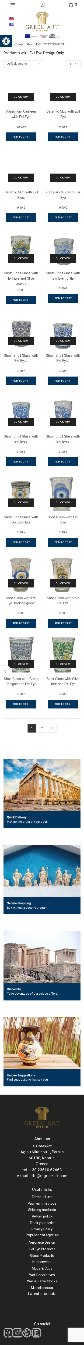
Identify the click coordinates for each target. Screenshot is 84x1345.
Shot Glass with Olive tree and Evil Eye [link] (63, 681)
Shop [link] (19, 44)
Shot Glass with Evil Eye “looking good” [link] (21, 600)
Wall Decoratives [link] (42, 1275)
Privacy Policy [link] (42, 1229)
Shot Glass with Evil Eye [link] (63, 519)
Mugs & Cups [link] (42, 1268)
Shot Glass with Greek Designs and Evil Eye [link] (21, 681)
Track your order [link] (42, 1223)
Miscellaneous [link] (42, 1288)
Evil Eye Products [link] (42, 1249)
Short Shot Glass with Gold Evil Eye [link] (21, 519)
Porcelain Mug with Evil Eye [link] (63, 194)
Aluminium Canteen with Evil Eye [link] (21, 114)
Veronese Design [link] (42, 1242)
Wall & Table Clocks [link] (42, 1281)
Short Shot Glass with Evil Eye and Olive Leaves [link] (21, 278)
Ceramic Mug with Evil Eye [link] (63, 114)
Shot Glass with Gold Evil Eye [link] (63, 600)
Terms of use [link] (42, 1197)
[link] (6, 41)
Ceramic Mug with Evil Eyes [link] (21, 194)
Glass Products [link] (42, 1255)
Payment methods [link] (42, 1203)
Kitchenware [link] (42, 1262)
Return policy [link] (42, 1216)
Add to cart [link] (21, 136)
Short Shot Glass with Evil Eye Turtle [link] (63, 275)
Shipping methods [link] (42, 1210)
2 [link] (42, 728)
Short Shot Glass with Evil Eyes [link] (21, 358)
